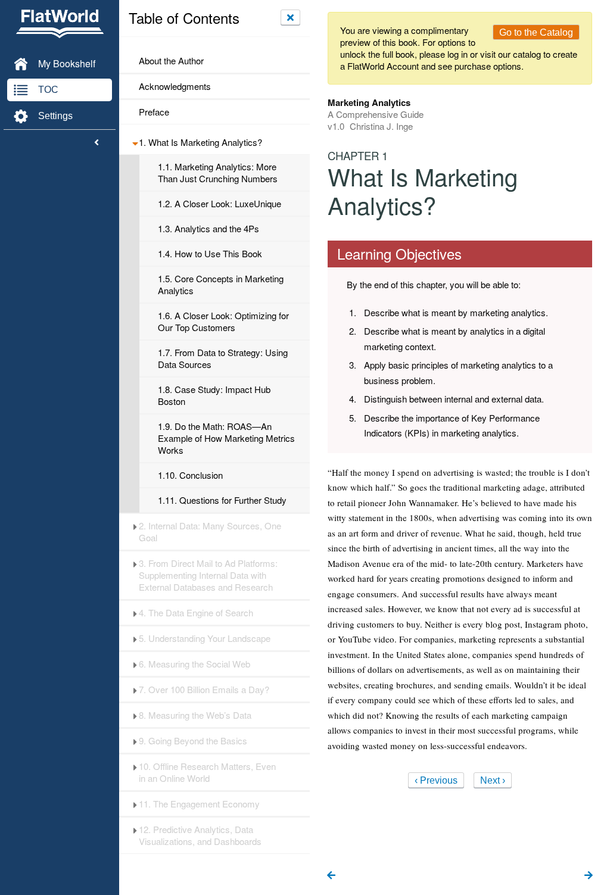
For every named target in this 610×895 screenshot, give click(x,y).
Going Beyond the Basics (193, 741)
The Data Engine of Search (196, 613)
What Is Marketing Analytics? (200, 142)
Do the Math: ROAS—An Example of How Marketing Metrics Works (226, 438)
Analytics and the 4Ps (208, 229)
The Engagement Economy (199, 804)
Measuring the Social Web (194, 664)
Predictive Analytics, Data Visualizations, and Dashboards (200, 835)
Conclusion (190, 475)
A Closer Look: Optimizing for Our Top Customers (223, 321)
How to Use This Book (210, 254)
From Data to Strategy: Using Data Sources (223, 358)
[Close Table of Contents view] (290, 17)
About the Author (171, 61)
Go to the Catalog (536, 32)
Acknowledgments (175, 86)
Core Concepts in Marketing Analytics (221, 285)
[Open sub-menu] (135, 142)
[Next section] (588, 876)
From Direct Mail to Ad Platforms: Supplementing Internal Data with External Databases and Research (208, 575)
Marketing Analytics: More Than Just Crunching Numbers (218, 173)
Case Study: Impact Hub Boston (214, 395)
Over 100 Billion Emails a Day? (204, 690)
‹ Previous (436, 780)
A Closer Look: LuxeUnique (219, 204)
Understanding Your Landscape (204, 638)
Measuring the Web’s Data (195, 715)
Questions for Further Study (222, 500)
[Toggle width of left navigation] (96, 142)
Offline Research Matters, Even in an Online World (207, 772)
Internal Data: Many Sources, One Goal (210, 532)
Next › (492, 780)
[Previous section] (331, 876)
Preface (154, 112)
